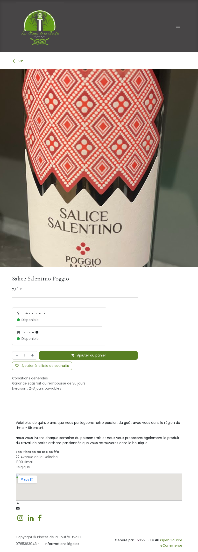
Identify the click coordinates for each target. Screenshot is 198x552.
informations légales (62, 543)
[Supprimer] (16, 355)
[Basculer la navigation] (177, 26)
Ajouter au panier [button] (91, 355)
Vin (20, 61)
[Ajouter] (33, 355)
